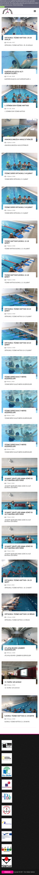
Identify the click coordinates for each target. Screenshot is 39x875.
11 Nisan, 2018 (10, 617)
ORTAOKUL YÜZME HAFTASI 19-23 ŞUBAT (18, 310)
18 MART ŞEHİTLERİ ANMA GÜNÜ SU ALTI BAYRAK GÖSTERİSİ (19, 479)
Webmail (7, 872)
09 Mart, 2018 (10, 381)
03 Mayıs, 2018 (10, 685)
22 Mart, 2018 (10, 585)
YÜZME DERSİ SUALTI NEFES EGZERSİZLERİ (15, 378)
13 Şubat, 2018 (10, 176)
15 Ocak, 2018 (10, 108)
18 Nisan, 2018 (10, 653)
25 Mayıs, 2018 (10, 719)
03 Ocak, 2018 (10, 76)
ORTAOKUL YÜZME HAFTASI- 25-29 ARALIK (18, 38)
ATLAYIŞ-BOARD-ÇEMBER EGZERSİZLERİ (15, 649)
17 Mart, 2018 (10, 483)
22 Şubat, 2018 (10, 313)
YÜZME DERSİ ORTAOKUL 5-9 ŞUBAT (19, 173)
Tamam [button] (2, 7)
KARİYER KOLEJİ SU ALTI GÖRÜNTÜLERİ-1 (14, 72)
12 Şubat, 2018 (10, 142)
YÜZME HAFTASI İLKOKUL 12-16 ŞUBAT (17, 242)
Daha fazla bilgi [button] (18, 5)
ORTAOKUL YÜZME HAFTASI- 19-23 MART (18, 581)
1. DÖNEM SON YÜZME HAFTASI (17, 106)
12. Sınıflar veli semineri (13, 682)
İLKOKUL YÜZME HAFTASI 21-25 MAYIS (19, 716)
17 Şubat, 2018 (10, 246)
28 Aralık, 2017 (10, 42)
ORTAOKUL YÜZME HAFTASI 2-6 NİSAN (19, 614)
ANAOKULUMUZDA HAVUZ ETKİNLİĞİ (19, 139)
